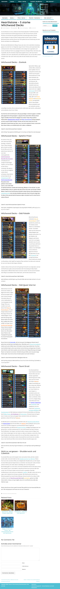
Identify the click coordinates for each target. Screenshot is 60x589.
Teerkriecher (37, 408)
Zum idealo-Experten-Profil (48, 56)
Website (24, 569)
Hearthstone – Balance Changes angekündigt (7, 512)
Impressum (34, 584)
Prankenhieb (34, 404)
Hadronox (23, 423)
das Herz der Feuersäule (6, 325)
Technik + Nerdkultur (36, 1)
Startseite (4, 1)
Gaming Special (25, 28)
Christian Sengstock (6, 28)
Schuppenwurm (4, 178)
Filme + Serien (22, 1)
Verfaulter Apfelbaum (34, 410)
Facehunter (33, 255)
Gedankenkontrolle (5, 193)
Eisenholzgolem (4, 412)
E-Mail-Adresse (25, 566)
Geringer (33, 402)
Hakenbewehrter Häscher (14, 119)
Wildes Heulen (7, 414)
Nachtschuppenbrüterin (6, 180)
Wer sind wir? (50, 1)
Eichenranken (23, 414)
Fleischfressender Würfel (33, 421)
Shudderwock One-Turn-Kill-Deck (27, 459)
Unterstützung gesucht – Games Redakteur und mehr (43, 586)
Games (12, 1)
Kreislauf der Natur (21, 427)
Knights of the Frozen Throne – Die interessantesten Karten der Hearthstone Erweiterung (7, 531)
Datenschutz (34, 587)
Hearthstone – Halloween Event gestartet (21, 512)
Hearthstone (4, 493)
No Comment (33, 28)
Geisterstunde (6, 423)
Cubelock (25, 472)
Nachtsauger (32, 91)
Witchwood (14, 493)
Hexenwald (10, 493)
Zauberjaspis (38, 402)
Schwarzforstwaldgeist (35, 344)
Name (23, 562)
